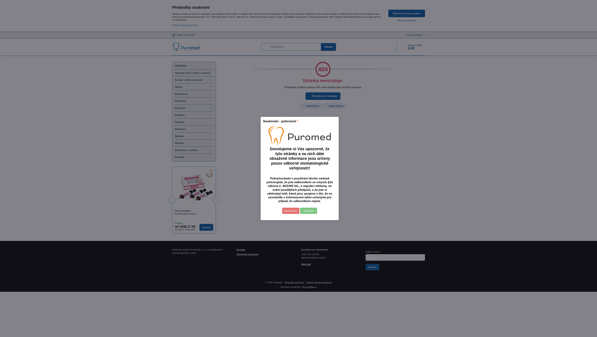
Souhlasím (308, 211)
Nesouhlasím (290, 211)
